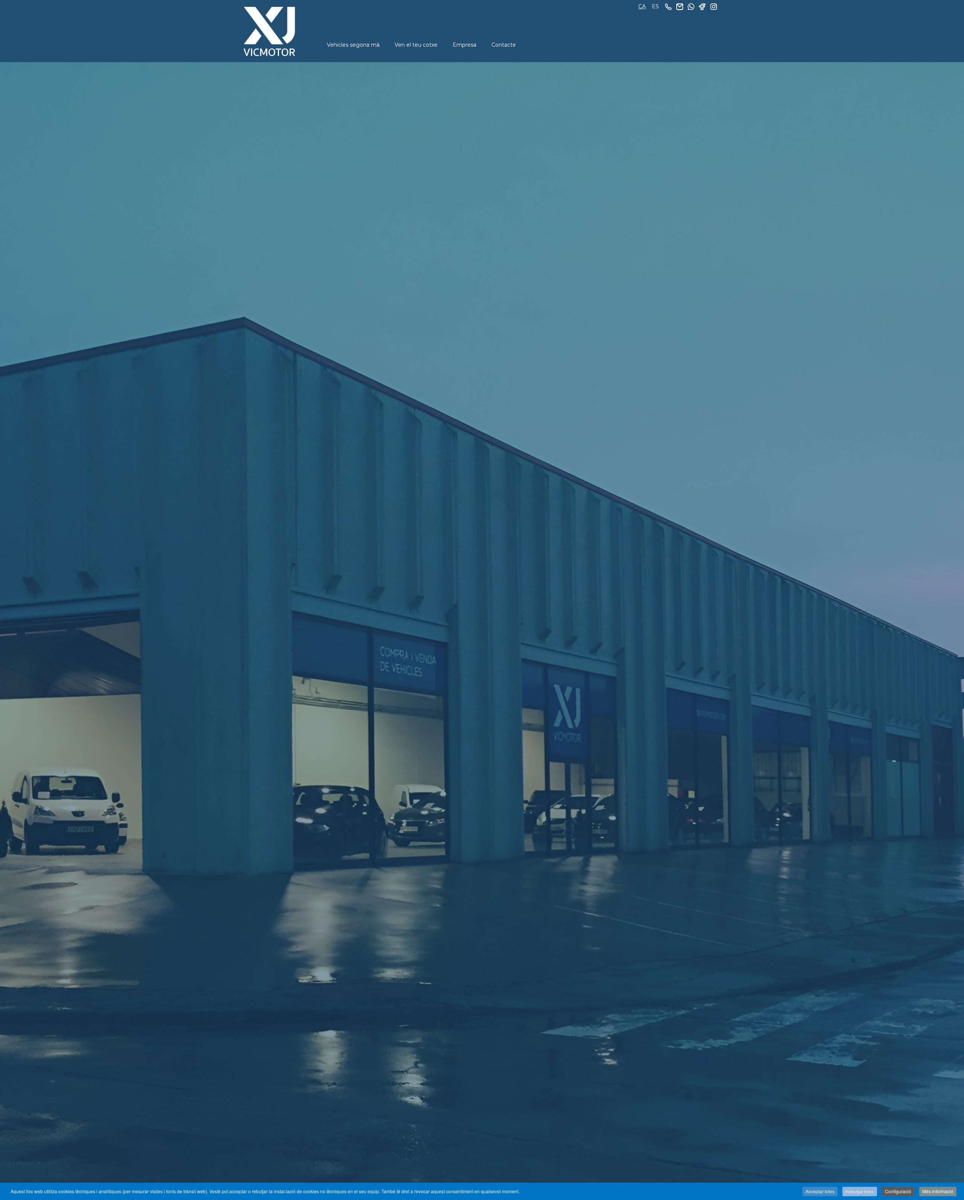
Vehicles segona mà (353, 44)
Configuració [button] (898, 1191)
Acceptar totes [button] (819, 1191)
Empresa (464, 44)
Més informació (937, 1191)
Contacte (503, 44)
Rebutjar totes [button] (859, 1191)
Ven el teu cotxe (416, 44)
